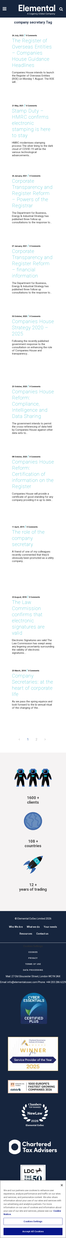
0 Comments (31, 35)
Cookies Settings (33, 1221)
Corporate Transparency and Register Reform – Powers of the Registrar (32, 193)
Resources (26, 933)
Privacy (33, 958)
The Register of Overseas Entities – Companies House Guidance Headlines (32, 53)
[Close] (62, 1185)
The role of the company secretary (28, 538)
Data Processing (33, 970)
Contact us (42, 933)
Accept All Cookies (33, 1231)
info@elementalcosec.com (22, 982)
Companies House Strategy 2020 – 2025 (33, 328)
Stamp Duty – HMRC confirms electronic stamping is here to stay (31, 123)
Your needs (50, 926)
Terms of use (33, 964)
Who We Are (16, 926)
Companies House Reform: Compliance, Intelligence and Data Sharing (33, 404)
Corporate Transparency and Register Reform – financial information (32, 263)
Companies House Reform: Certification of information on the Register (33, 474)
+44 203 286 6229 (56, 982)
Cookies (33, 952)
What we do (33, 926)
